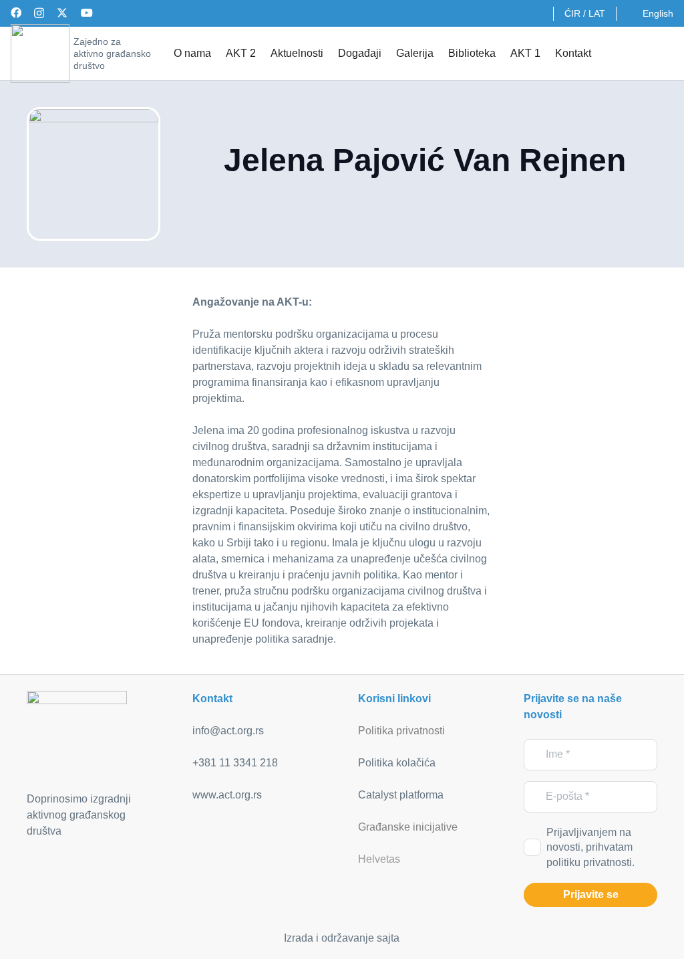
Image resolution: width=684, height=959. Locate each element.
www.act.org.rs (227, 795)
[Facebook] (16, 12)
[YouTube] (87, 12)
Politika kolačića (397, 762)
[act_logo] (40, 53)
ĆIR (572, 13)
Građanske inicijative (408, 827)
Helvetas (379, 859)
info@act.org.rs (228, 730)
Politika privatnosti (401, 730)
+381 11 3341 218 (235, 762)
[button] (665, 53)
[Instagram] (39, 13)
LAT (596, 13)
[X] (62, 12)
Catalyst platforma (401, 795)
